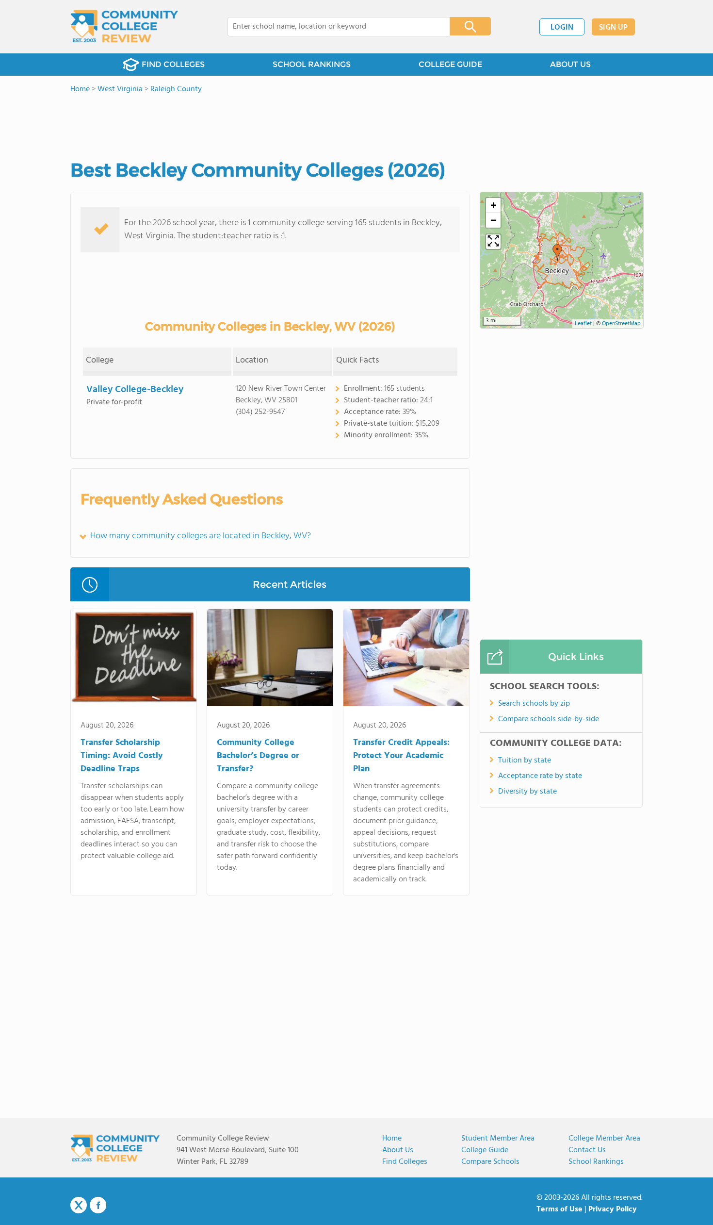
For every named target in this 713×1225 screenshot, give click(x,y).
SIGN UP (613, 27)
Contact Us (587, 1150)
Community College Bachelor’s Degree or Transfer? (258, 756)
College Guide (484, 1150)
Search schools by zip (534, 704)
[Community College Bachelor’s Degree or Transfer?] (270, 659)
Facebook (98, 1205)
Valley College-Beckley (134, 390)
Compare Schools (490, 1162)
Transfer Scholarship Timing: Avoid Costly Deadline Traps (122, 756)
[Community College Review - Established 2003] (124, 26)
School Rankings (596, 1162)
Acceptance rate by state (540, 776)
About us (397, 1150)
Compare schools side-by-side (548, 719)
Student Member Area (498, 1138)
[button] (557, 252)
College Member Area (604, 1138)
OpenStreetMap (621, 324)
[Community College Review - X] (78, 1205)
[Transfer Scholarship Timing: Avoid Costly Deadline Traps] (133, 659)
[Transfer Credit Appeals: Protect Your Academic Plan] (406, 659)
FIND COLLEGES (173, 64)
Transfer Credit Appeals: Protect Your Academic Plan (401, 756)
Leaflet (583, 324)
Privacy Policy (612, 1209)
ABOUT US (570, 64)
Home (392, 1138)
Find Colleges (404, 1162)
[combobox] (332, 26)
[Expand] (493, 241)
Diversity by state (527, 791)
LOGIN (562, 27)
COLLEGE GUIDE (450, 64)
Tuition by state (524, 760)
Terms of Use (559, 1209)
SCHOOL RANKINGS (312, 64)
